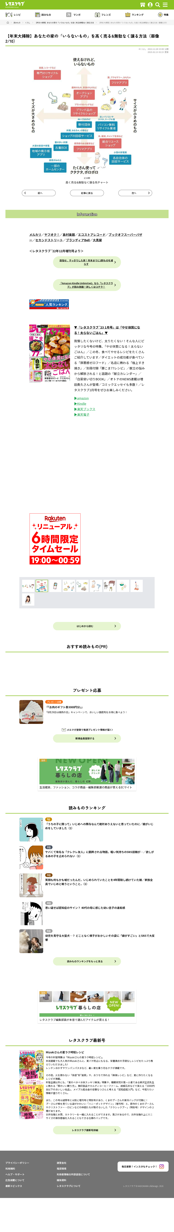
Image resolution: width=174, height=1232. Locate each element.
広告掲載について (14, 1180)
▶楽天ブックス (84, 409)
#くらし (142, 48)
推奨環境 (61, 1168)
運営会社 (61, 1162)
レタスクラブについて (69, 1186)
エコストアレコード (92, 234)
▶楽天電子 (81, 414)
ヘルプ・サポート (14, 1174)
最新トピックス (13, 1186)
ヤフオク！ (52, 234)
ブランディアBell (78, 240)
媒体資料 (61, 1180)
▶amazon (81, 398)
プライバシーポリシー (17, 1162)
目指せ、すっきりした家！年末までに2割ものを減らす (86, 262)
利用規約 (10, 1168)
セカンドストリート (49, 240)
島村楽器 (69, 234)
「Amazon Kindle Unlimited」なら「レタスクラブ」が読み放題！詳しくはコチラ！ (86, 284)
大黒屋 (97, 240)
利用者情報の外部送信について (73, 1174)
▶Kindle (80, 403)
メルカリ (35, 234)
